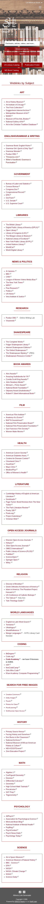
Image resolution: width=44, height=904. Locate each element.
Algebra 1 (10, 772)
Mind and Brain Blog (14, 822)
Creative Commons (13, 694)
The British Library (13, 225)
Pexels (8, 701)
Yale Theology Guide (14, 601)
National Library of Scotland (17, 239)
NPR (8, 285)
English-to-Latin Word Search (17, 622)
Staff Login (33, 901)
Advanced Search (22, 49)
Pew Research (12, 288)
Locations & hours (33, 3)
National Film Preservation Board (19, 423)
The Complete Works (14, 342)
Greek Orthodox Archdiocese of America (22, 587)
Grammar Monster (13, 151)
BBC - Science (12, 863)
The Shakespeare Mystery (16, 353)
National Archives (13, 740)
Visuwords (10, 321)
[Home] (9, 22)
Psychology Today (13, 836)
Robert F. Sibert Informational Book (20, 393)
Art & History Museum (14, 102)
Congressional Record (15, 192)
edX (7, 665)
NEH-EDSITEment (13, 748)
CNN (8, 277)
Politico (9, 291)
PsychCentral (11, 830)
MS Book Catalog (12, 70)
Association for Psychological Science (21, 819)
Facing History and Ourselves (18, 734)
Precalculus (10, 789)
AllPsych (9, 816)
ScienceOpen (11, 557)
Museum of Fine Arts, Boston (17, 119)
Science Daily (11, 877)
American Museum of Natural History (20, 860)
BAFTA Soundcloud (14, 420)
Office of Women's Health (16, 473)
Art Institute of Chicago (15, 105)
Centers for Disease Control (17, 458)
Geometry (10, 784)
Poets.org (10, 513)
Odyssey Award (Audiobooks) (18, 391)
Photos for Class (12, 704)
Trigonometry (11, 795)
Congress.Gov (11, 189)
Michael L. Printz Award (15, 385)
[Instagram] (24, 891)
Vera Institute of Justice (15, 297)
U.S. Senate (11, 201)
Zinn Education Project (15, 751)
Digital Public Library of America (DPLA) (22, 227)
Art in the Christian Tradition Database (21, 124)
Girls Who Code (12, 670)
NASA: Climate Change (15, 871)
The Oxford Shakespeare (16, 350)
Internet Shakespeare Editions (18, 347)
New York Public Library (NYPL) (19, 242)
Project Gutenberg (13, 516)
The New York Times (14, 282)
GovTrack (10, 198)
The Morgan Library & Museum (18, 236)
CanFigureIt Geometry (15, 775)
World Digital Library (14, 250)
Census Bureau (12, 186)
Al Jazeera (10, 271)
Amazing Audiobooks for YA (17, 376)
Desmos (9, 778)
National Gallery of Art (14, 122)
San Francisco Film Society (17, 429)
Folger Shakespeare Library (17, 345)
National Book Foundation (16, 388)
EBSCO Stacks (20, 901)
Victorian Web (11, 519)
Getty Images (10, 698)
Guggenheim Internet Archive (17, 110)
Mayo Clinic (10, 467)
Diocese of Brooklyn (14, 584)
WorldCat (9, 247)
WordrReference (13, 630)
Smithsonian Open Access (15, 711)
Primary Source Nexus (15, 732)
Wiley (8, 563)
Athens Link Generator (22, 895)
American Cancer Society (16, 453)
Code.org (9, 656)
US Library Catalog (11, 65)
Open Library (11, 230)
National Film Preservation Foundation (21, 426)
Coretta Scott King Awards (16, 379)
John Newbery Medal (14, 382)
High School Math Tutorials (17, 786)
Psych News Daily (13, 833)
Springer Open (12, 560)
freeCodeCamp (12, 668)
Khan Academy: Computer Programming (22, 673)
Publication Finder (32, 65)
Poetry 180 (10, 510)
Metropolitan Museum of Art (17, 113)
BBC (8, 274)
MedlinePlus (11, 470)
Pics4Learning (11, 707)
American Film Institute (15, 415)
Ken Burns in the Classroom (17, 737)
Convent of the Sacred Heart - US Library (19, 30)
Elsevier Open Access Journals (18, 540)
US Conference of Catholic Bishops (20, 595)
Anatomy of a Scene (14, 417)
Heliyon (9, 543)
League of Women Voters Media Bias (21, 280)
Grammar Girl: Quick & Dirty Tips (19, 148)
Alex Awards (11, 374)
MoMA (8, 116)
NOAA (8, 874)
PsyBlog (9, 827)
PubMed (9, 554)
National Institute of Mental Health (19, 825)
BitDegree (10, 654)
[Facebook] (20, 891)
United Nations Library (15, 244)
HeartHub (10, 464)
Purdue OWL (11, 154)
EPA (7, 195)
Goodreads (10, 499)
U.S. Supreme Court (14, 203)
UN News (10, 294)
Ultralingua (10, 627)
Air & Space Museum (14, 857)
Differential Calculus (14, 781)
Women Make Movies (14, 432)
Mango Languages (13, 633)
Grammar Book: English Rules (18, 146)
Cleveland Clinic (12, 461)
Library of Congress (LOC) (16, 233)
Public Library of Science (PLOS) (19, 551)
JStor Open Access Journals (17, 546)
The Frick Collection (14, 107)
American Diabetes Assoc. (16, 456)
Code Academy (12, 659)
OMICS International (14, 548)
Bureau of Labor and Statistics (18, 184)
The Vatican (10, 598)
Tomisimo (10, 625)
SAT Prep (10, 792)
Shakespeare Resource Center (18, 356)
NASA (8, 868)
